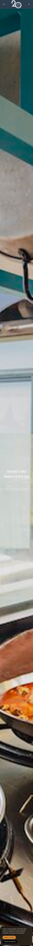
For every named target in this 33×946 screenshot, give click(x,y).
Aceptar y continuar (9, 937)
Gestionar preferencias (10, 941)
